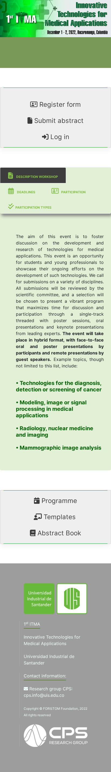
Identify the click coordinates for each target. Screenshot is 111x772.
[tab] (33, 175)
